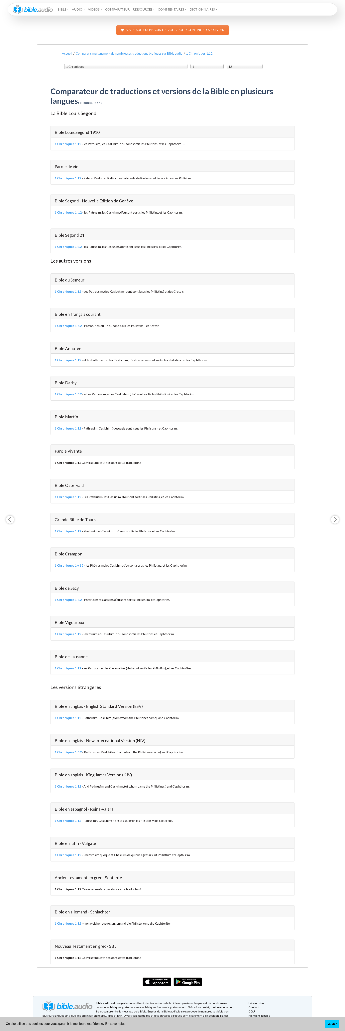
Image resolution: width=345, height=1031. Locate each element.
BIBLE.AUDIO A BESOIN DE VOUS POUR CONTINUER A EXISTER (175, 30)
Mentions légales (259, 1015)
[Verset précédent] (10, 520)
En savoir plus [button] (115, 1023)
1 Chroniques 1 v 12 (69, 565)
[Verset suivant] (335, 520)
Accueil (67, 53)
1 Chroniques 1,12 (68, 360)
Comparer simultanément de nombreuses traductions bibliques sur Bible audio (129, 53)
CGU (252, 1011)
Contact (254, 1007)
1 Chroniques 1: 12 (68, 246)
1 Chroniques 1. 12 (68, 212)
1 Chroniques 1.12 (68, 178)
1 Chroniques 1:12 (68, 144)
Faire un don (256, 1003)
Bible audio (103, 1003)
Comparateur (117, 9)
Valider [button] (332, 1023)
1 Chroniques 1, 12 (68, 394)
